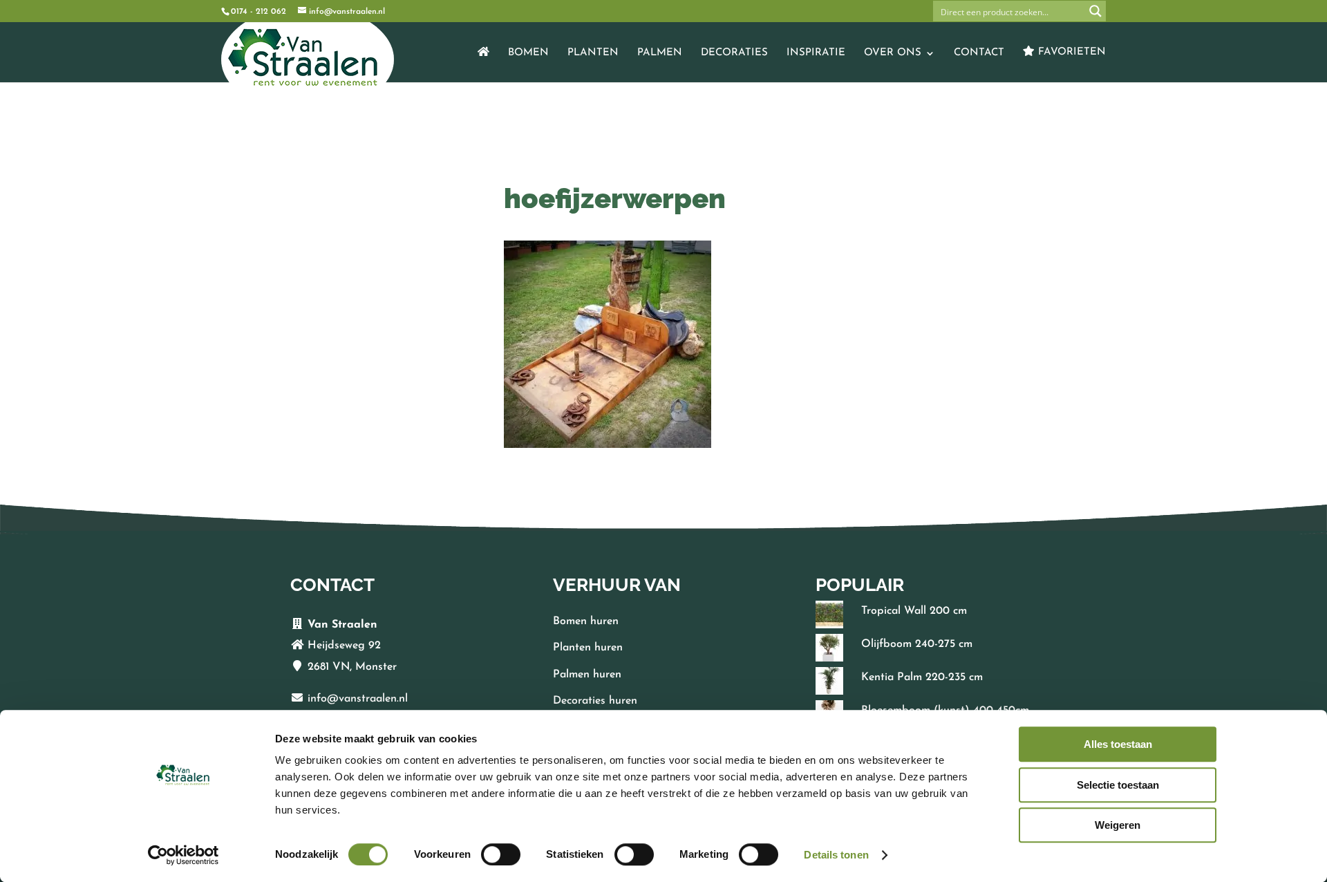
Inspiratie (816, 53)
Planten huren (588, 647)
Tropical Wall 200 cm (914, 611)
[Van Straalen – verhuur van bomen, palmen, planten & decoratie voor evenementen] (483, 64)
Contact (979, 53)
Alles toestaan (1118, 744)
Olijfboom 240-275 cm (916, 644)
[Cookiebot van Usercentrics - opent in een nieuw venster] (183, 855)
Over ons (892, 53)
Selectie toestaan (1118, 785)
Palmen (659, 53)
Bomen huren (586, 621)
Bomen (528, 53)
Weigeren (1117, 825)
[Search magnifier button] (1095, 11)
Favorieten (1070, 52)
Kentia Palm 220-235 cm (922, 677)
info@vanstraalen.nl (358, 698)
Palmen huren (587, 674)
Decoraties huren (595, 700)
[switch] (500, 854)
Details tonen (836, 855)
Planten (593, 53)
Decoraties (734, 53)
